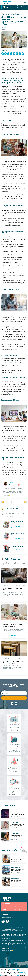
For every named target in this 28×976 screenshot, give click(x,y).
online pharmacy (23, 972)
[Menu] (25, 2)
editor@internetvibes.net (7, 917)
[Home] (6, 2)
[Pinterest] (16, 703)
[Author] (19, 485)
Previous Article (7, 502)
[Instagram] (12, 703)
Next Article (21, 502)
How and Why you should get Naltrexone (16, 969)
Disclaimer (17, 907)
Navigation (5, 909)
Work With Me (6, 907)
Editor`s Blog (18, 909)
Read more (17, 526)
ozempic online (15, 975)
